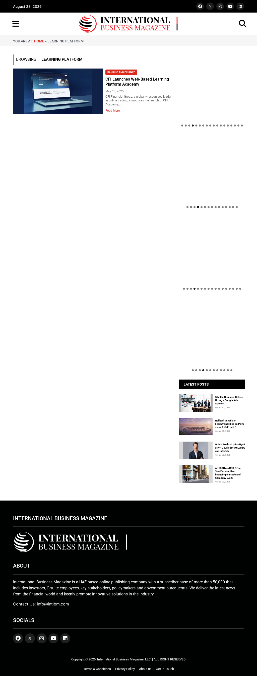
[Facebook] (200, 6)
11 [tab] (217, 126)
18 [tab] (242, 126)
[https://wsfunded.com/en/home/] (212, 249)
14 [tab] (228, 126)
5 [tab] (196, 126)
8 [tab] (207, 126)
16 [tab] (235, 126)
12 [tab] (221, 126)
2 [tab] (186, 126)
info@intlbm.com (53, 603)
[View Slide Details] (212, 231)
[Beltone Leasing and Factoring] (212, 331)
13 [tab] (224, 126)
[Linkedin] (240, 6)
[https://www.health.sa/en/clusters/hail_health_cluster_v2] (212, 168)
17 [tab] (238, 126)
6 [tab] (200, 126)
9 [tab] (210, 126)
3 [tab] (189, 126)
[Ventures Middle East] (212, 303)
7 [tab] (203, 126)
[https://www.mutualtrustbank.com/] (212, 218)
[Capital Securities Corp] (212, 137)
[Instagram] (220, 6)
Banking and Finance (121, 72)
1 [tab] (182, 126)
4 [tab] (193, 126)
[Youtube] (230, 6)
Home (39, 41)
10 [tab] (214, 126)
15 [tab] (231, 126)
